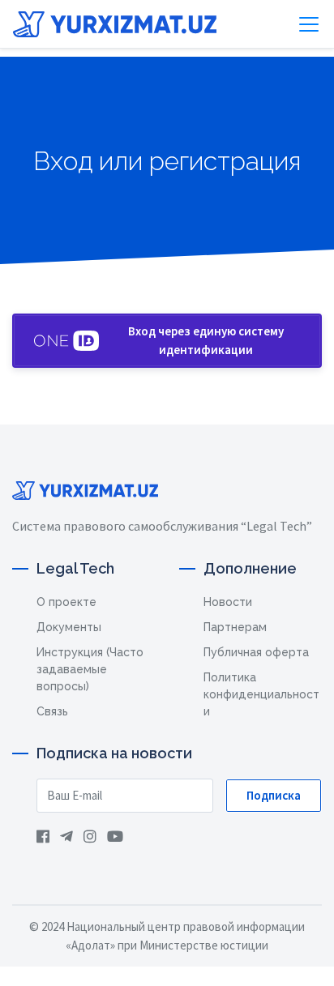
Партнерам (235, 627)
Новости (227, 601)
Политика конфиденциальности (261, 694)
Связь (52, 711)
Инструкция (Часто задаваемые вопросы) (89, 669)
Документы (68, 627)
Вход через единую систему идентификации (206, 340)
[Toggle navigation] (309, 24)
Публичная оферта (256, 652)
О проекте (66, 601)
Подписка (273, 795)
